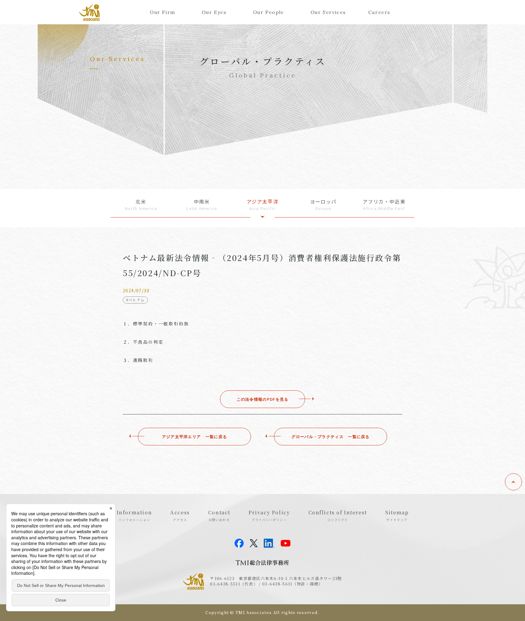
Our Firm (162, 12)
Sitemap (396, 515)
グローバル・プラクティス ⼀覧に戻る (330, 436)
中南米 (201, 204)
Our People (268, 12)
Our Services (328, 12)
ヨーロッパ (323, 204)
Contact (219, 515)
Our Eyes (214, 12)
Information (134, 515)
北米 (141, 204)
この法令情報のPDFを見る (263, 399)
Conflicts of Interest (337, 515)
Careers (379, 12)
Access (180, 515)
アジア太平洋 (263, 204)
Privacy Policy (269, 515)
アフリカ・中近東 (384, 204)
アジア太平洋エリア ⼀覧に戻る (194, 436)
